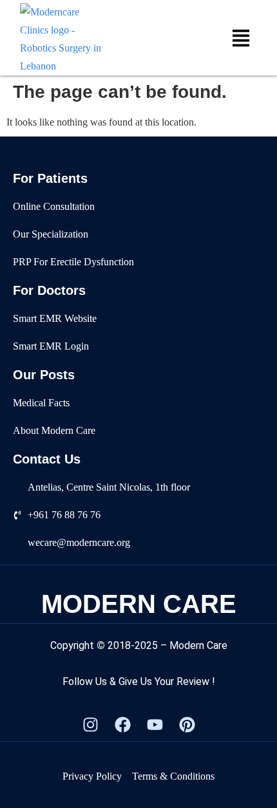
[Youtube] (154, 725)
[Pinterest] (187, 725)
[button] (241, 39)
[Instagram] (90, 725)
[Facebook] (122, 725)
